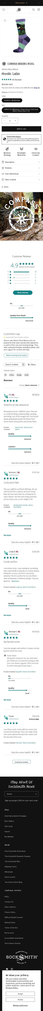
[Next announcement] (38, 3)
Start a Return (10, 907)
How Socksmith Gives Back (15, 851)
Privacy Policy (10, 912)
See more (7, 535)
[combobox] (29, 385)
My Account (9, 933)
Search (7, 831)
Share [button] (6, 187)
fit (5, 375)
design (19, 375)
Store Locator (10, 877)
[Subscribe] (35, 794)
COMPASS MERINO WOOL (20, 63)
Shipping (4, 92)
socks (26, 375)
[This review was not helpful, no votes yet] (37, 463)
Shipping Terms (11, 867)
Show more (8, 380)
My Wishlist (9, 837)
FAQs (7, 897)
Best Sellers (9, 821)
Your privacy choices (13, 943)
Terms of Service (11, 928)
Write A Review (22, 293)
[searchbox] (12, 364)
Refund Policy (10, 922)
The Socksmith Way (12, 861)
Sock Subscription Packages (15, 816)
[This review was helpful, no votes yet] (33, 463)
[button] (3, 9)
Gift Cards (9, 826)
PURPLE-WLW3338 (12, 100)
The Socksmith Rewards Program (17, 856)
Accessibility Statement (14, 938)
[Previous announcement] (4, 3)
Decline (20, 1000)
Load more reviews (21, 762)
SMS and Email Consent (14, 917)
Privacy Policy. (12, 988)
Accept (20, 994)
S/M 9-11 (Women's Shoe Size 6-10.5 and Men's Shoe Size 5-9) (21, 110)
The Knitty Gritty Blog (13, 882)
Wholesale (9, 872)
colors (12, 375)
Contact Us (9, 902)
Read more (15, 581)
